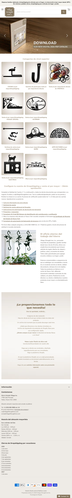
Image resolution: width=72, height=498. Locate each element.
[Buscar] (63, 12)
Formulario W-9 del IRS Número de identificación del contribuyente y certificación (30, 214)
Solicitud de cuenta (9, 205)
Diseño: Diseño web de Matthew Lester (36, 491)
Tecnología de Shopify (36, 495)
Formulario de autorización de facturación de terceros (20, 221)
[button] (5, 36)
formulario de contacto (21, 409)
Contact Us (64, 496)
